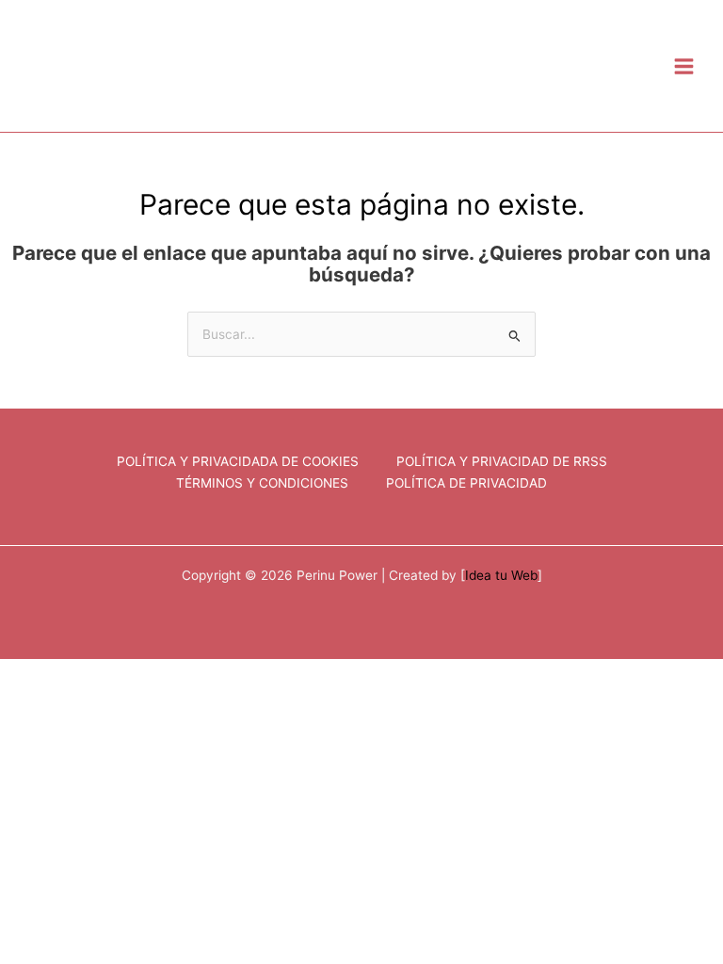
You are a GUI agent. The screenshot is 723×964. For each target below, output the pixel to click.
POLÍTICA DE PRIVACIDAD (466, 482)
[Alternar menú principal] (684, 66)
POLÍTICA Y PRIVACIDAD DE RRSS (501, 461)
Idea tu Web (501, 575)
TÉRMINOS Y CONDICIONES (262, 482)
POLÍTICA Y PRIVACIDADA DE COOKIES (238, 461)
